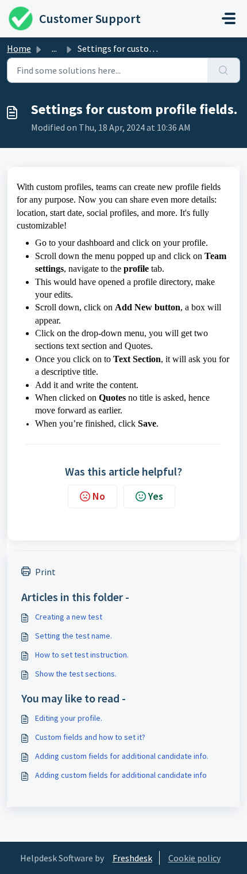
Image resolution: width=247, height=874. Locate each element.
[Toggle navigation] (228, 18)
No (98, 496)
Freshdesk (132, 858)
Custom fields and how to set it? (90, 737)
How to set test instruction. (82, 654)
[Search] (223, 70)
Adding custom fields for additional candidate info (121, 775)
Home (19, 48)
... (54, 48)
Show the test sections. (76, 673)
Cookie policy (194, 858)
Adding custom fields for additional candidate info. (122, 756)
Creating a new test (68, 616)
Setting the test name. (73, 635)
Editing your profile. (68, 718)
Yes (155, 496)
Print (45, 571)
